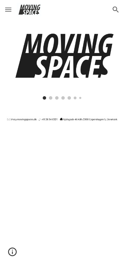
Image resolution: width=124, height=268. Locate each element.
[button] (8, 9)
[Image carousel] (62, 63)
